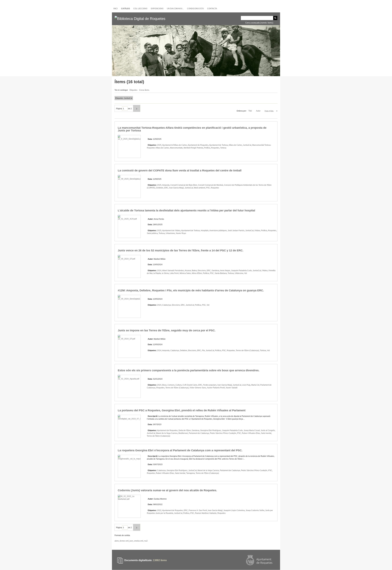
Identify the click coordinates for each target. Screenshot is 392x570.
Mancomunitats (176, 148)
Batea (194, 270)
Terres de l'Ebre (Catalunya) (247, 350)
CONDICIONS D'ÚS (195, 9)
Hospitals (205, 230)
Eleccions (202, 270)
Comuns (171, 385)
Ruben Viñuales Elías (251, 433)
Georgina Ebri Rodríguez (210, 430)
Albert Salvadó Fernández (173, 270)
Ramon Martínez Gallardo (206, 513)
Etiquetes (133, 90)
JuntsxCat (247, 145)
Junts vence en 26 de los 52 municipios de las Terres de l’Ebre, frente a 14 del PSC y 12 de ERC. (180, 250)
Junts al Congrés (268, 430)
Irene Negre (225, 270)
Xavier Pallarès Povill (216, 388)
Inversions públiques (218, 230)
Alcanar (188, 270)
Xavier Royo (181, 233)
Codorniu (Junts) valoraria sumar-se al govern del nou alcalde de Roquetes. (167, 490)
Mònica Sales (185, 273)
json (131, 541)
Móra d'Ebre (197, 273)
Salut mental (266, 433)
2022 (159, 510)
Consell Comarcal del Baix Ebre (183, 185)
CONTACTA (212, 9)
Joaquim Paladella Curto (241, 270)
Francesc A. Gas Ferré (198, 510)
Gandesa (215, 270)
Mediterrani (183, 433)
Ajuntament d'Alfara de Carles (174, 145)
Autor (258, 111)
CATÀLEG (125, 9)
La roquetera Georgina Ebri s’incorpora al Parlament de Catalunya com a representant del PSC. (180, 450)
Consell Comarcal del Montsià (210, 185)
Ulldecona (239, 273)
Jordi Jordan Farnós (236, 230)
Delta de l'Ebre (185, 430)
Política (207, 148)
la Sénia (165, 273)
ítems (160, 560)
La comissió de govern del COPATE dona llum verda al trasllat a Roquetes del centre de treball (179, 170)
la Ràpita (157, 273)
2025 (159, 145)
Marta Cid (255, 385)
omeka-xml (138, 541)
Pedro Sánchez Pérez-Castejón (223, 433)
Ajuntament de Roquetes (198, 145)
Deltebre (159, 188)
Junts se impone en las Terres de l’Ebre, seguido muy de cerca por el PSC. (166, 330)
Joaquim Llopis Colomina (234, 510)
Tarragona (190, 473)
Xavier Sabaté (231, 388)
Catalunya (166, 305)
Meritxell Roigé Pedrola (193, 148)
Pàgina (119, 109)
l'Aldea (257, 230)
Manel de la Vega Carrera (166, 433)
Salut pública (152, 233)
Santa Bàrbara (221, 273)
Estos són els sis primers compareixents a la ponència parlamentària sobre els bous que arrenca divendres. (188, 370)
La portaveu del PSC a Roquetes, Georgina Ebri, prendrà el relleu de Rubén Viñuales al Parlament (181, 410)
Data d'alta (269, 111)
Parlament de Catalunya (199, 433)
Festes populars (210, 385)
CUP (184, 385)
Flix (203, 350)
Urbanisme (170, 233)
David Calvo (192, 385)
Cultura (178, 385)
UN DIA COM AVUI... (175, 9)
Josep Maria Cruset (252, 430)
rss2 (146, 541)
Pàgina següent (136, 108)
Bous (164, 385)
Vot (245, 273)
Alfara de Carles (235, 145)
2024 (159, 270)
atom (117, 541)
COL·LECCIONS (140, 9)
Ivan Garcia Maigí (176, 188)
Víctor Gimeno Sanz (198, 388)
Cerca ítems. (144, 90)
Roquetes (215, 148)
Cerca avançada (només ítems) (259, 23)
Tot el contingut (121, 90)
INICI (115, 9)
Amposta (166, 185)
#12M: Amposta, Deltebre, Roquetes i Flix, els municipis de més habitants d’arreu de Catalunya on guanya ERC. (191, 290)
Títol (250, 111)
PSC (208, 188)
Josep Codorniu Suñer (255, 510)
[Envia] (275, 18)
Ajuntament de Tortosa (218, 145)
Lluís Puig (246, 385)
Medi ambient (199, 188)
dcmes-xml (124, 541)
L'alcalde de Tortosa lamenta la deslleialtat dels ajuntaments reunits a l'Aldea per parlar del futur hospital (186, 210)
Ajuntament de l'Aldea (171, 230)
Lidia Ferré (174, 273)
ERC (166, 188)
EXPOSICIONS (157, 9)
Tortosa (223, 148)
